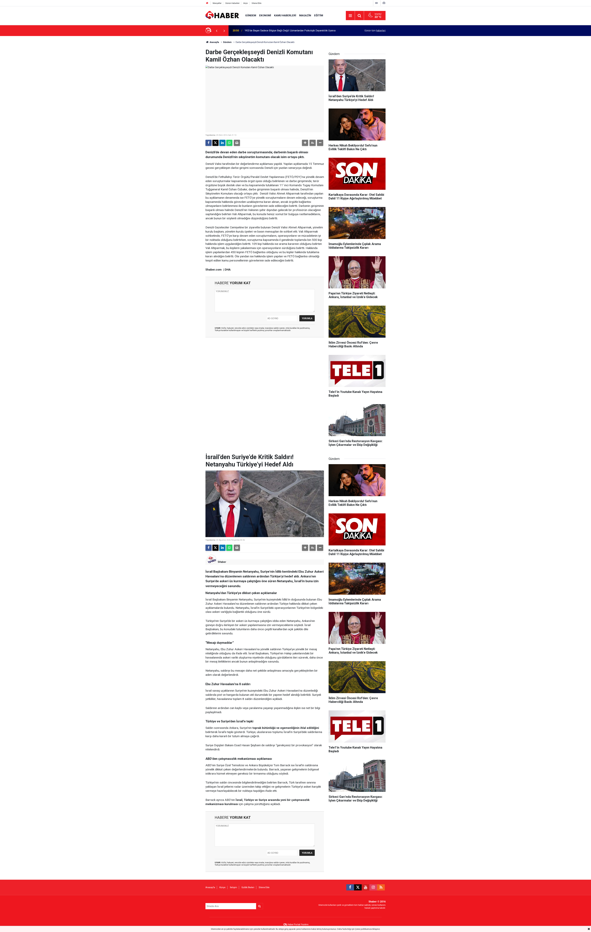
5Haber (222, 561)
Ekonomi (265, 15)
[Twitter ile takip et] (358, 887)
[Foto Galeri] (384, 3)
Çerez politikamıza (363, 929)
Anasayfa (214, 42)
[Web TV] (376, 3)
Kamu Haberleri (285, 15)
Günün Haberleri (232, 3)
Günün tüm (375, 30)
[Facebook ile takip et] (350, 887)
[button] (305, 143)
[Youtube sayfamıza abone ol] (365, 887)
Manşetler (217, 3)
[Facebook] (208, 143)
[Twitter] (215, 143)
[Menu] (350, 16)
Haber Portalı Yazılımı (298, 924)
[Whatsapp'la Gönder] (229, 143)
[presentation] (216, 30)
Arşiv (245, 3)
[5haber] (222, 15)
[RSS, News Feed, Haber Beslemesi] (381, 887)
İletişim (233, 887)
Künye (222, 887)
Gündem (250, 15)
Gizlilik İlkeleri (247, 887)
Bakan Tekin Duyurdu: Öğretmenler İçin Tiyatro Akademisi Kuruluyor (280, 30)
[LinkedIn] (222, 143)
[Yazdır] (237, 143)
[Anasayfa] (207, 3)
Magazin (305, 15)
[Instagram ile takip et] (373, 887)
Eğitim (318, 15)
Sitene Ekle (256, 3)
